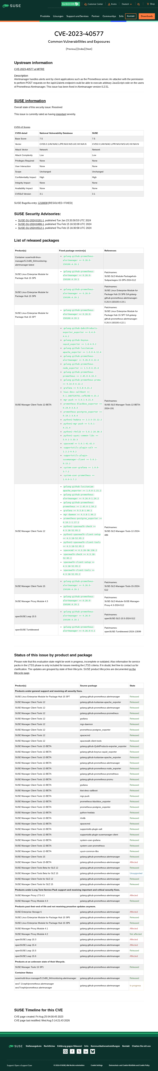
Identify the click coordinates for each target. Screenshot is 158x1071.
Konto (114, 4)
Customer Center (95, 4)
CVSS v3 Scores (22, 127)
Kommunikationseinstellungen (105, 1046)
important (61, 114)
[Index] (81, 48)
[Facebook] (72, 1051)
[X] (79, 1051)
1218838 (43, 203)
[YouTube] (65, 1051)
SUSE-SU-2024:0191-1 (31, 220)
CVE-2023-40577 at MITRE (29, 69)
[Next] (88, 48)
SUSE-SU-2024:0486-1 (31, 224)
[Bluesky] (92, 1051)
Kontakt (131, 16)
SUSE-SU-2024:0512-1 (31, 228)
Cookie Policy (144, 1065)
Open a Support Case (23, 1065)
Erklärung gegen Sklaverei (69, 1046)
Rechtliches (49, 1046)
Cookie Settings (97, 1065)
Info (86, 1046)
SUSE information (30, 101)
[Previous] (71, 48)
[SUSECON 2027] (70, 4)
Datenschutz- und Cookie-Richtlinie (122, 1065)
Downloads (147, 16)
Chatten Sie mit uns (141, 1046)
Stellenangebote (34, 1046)
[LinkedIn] (85, 1051)
